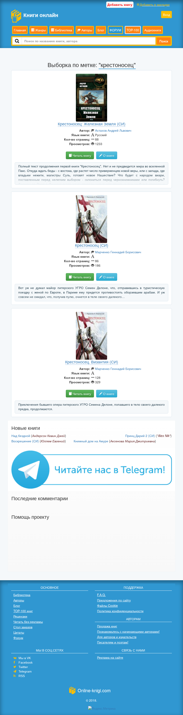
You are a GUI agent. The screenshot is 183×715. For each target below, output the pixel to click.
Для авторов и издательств (116, 637)
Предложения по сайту (114, 600)
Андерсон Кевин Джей (48, 435)
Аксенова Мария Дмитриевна (132, 441)
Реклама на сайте (110, 657)
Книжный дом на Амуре (91, 441)
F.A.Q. (101, 595)
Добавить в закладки (155, 4)
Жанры (40, 30)
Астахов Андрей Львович (113, 130)
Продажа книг (107, 626)
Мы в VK (25, 658)
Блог (101, 30)
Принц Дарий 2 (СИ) (140, 435)
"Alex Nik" (164, 435)
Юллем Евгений (53, 441)
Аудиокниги (152, 30)
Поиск (163, 41)
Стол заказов (22, 627)
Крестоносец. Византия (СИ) (91, 362)
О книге (108, 155)
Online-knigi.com (94, 690)
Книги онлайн (40, 15)
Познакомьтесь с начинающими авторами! (128, 631)
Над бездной (20, 435)
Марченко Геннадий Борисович (118, 252)
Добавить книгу (119, 4)
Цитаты (18, 632)
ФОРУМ (115, 30)
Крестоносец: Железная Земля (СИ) (91, 124)
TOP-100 (133, 30)
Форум (18, 637)
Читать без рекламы (28, 621)
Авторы (86, 30)
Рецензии (20, 616)
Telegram (25, 671)
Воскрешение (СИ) (25, 441)
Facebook (26, 662)
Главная (20, 30)
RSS (22, 675)
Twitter (23, 667)
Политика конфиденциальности (120, 611)
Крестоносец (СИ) (91, 245)
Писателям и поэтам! (112, 642)
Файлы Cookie (107, 605)
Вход (166, 14)
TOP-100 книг (23, 611)
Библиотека (63, 30)
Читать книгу (81, 155)
